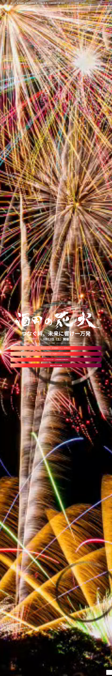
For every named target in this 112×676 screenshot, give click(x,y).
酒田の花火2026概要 (56, 365)
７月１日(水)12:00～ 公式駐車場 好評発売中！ (56, 359)
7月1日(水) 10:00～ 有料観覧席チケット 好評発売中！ (56, 348)
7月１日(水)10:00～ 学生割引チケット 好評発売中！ (56, 354)
